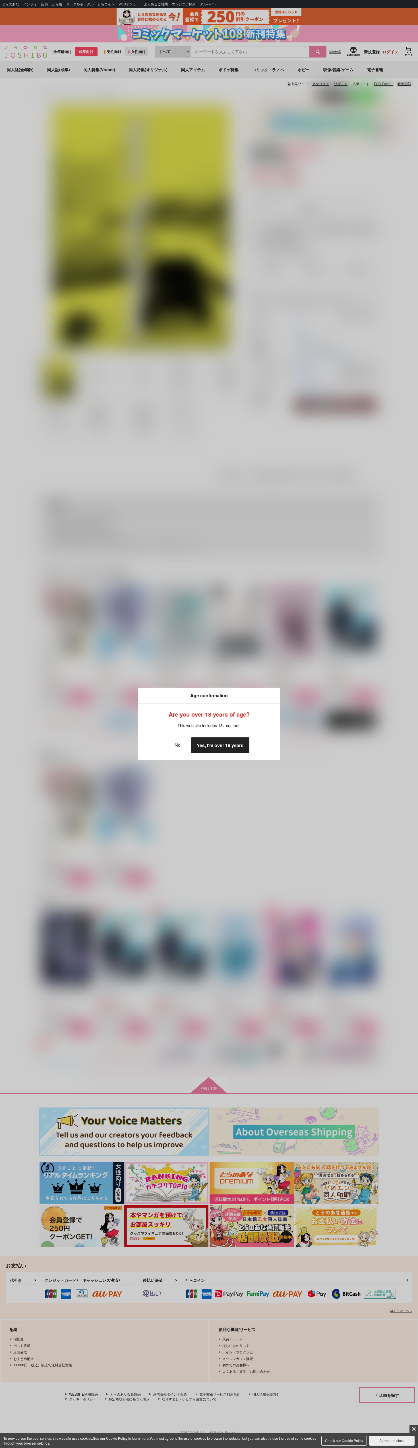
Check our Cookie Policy (344, 1440)
